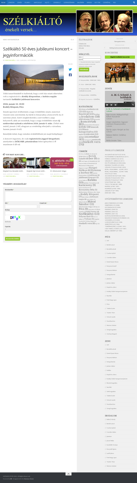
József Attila (110, 441)
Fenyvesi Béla (10, 60)
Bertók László (87, 157)
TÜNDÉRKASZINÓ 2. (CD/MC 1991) (115, 226)
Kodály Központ (89, 195)
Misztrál (83, 202)
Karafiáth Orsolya (112, 445)
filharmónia (83, 165)
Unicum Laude (111, 317)
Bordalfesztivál (111, 249)
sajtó (82, 134)
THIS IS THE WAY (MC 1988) (113, 184)
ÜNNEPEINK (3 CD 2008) (112, 205)
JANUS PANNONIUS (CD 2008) (114, 203)
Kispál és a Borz (111, 287)
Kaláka (109, 370)
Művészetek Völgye (87, 207)
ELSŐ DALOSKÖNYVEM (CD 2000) (115, 216)
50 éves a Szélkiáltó (88, 109)
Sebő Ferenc (92, 211)
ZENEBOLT (57, 2)
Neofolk (109, 296)
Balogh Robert (83, 156)
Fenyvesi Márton (112, 270)
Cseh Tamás (85, 161)
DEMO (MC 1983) (110, 193)
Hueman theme (29, 479)
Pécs (108, 304)
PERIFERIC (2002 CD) (111, 212)
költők (84, 126)
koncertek (87, 123)
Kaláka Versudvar (91, 183)
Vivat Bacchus (111, 321)
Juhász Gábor (111, 283)
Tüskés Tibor (111, 313)
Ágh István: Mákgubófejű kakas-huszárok (117, 116)
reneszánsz (92, 209)
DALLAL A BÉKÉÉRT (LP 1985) (113, 231)
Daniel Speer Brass (112, 262)
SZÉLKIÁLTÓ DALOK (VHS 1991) (114, 178)
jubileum (94, 175)
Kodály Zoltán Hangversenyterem (117, 291)
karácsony (87, 185)
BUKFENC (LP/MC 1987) (112, 186)
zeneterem (87, 140)
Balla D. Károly (111, 419)
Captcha (7, 226)
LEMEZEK (11, 2)
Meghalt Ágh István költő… (36, 171)
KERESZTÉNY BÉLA (84, 46)
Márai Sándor (87, 203)
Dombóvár (94, 161)
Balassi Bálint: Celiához (116, 136)
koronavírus (89, 125)
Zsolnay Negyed (112, 334)
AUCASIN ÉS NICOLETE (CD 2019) (115, 154)
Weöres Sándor (111, 325)
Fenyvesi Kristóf (111, 266)
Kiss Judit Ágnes (111, 449)
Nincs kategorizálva (11, 40)
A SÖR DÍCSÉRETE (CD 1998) (113, 222)
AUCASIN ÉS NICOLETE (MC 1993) (115, 176)
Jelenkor (109, 279)
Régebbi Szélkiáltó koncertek (119, 57)
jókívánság (86, 119)
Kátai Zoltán (86, 197)
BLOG (3, 2)
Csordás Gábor (111, 257)
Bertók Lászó (111, 245)
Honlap (7, 210)
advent (94, 154)
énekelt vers (89, 143)
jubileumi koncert (89, 177)
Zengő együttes (111, 330)
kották (96, 125)
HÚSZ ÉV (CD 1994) (111, 174)
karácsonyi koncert (85, 187)
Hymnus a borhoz (90, 171)
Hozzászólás (9, 190)
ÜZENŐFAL (106, 2)
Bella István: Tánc (113, 141)
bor (93, 158)
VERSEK (89, 2)
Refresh (8, 222)
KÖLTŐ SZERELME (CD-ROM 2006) (115, 163)
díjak (89, 112)
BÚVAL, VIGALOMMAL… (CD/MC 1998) (116, 171)
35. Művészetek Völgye (58, 171)
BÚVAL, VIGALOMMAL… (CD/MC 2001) (116, 169)
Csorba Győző (111, 253)
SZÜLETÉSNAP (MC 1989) (112, 182)
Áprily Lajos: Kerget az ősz (117, 130)
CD (82, 111)
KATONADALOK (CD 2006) (113, 207)
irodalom (90, 117)
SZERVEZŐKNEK (69, 2)
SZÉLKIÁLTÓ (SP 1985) (112, 191)
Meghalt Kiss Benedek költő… (13, 171)
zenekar (89, 138)
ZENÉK (19, 2)
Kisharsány (84, 192)
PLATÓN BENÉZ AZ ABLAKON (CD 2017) (116, 157)
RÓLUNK (81, 48)
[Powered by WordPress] (11, 478)
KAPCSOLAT (38, 2)
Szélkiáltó (89, 214)
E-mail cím (43, 203)
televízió (92, 134)
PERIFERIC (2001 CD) (111, 214)
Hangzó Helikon (88, 169)
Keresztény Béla (88, 189)
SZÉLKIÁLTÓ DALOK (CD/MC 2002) (115, 167)
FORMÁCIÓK (82, 44)
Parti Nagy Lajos (112, 300)
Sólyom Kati (86, 216)
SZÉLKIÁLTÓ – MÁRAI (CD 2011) (114, 161)
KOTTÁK (97, 2)
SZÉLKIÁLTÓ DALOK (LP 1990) (114, 180)
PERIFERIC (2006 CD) (111, 209)
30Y (108, 241)
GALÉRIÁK (80, 2)
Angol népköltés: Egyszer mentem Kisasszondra (117, 124)
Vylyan (89, 219)
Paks (97, 207)
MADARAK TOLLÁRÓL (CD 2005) (114, 165)
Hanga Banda (111, 274)
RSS (114, 2)
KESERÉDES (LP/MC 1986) (112, 188)
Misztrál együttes (112, 383)
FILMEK (27, 2)
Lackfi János (110, 453)
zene (83, 137)
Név (6, 203)
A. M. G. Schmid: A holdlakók (118, 110)
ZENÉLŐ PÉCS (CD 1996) (112, 224)
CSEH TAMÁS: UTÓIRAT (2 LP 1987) (115, 229)
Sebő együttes (111, 391)
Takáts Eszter (111, 308)
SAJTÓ (47, 2)
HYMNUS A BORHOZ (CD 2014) (114, 159)
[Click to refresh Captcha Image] (15, 217)
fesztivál (86, 114)
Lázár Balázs (91, 199)
